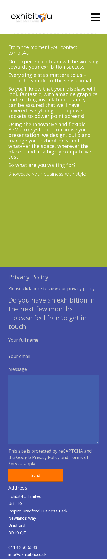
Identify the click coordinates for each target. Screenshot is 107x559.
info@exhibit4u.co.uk (27, 554)
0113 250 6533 (23, 547)
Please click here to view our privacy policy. (51, 288)
